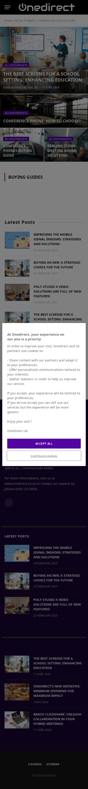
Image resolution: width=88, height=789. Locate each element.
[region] (44, 394)
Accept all (44, 443)
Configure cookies (44, 456)
